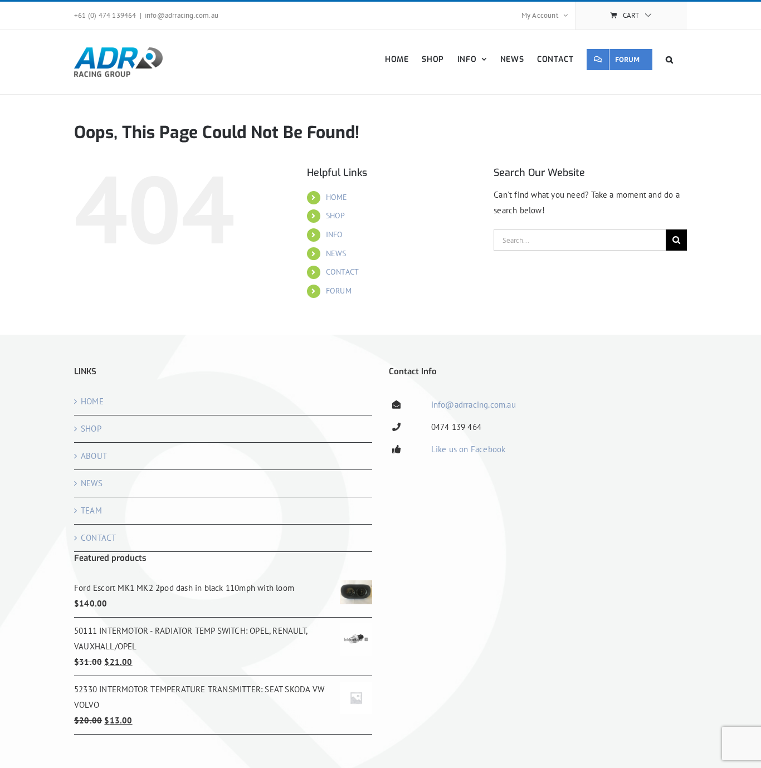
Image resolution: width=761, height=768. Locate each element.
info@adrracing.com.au (181, 15)
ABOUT (94, 456)
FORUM (339, 291)
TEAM (91, 510)
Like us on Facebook (468, 449)
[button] (670, 59)
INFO (334, 234)
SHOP (335, 216)
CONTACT (342, 272)
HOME (337, 197)
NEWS (336, 253)
